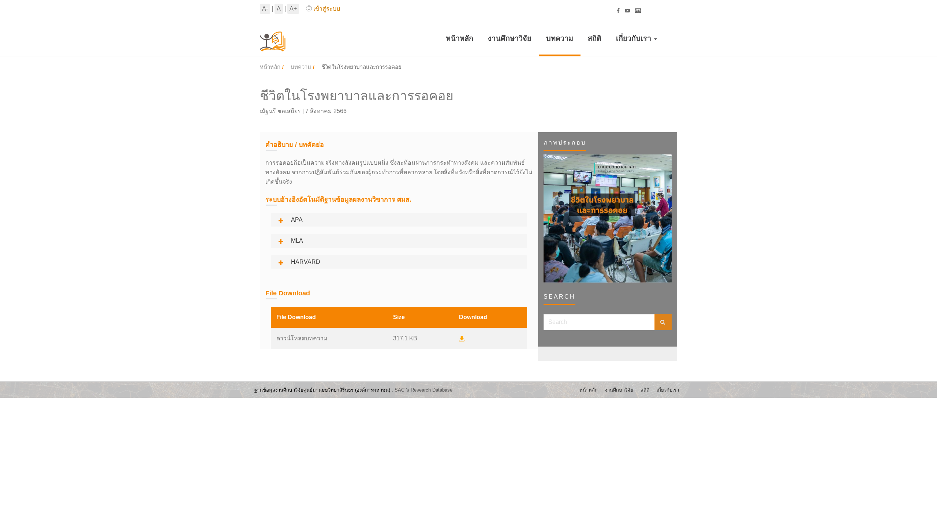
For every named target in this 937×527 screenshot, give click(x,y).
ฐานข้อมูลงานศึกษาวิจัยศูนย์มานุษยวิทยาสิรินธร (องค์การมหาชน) (322, 390)
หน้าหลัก (459, 38)
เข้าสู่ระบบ (326, 8)
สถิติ (594, 38)
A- (265, 8)
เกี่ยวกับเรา (634, 38)
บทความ (559, 38)
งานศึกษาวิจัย (509, 38)
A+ (293, 8)
